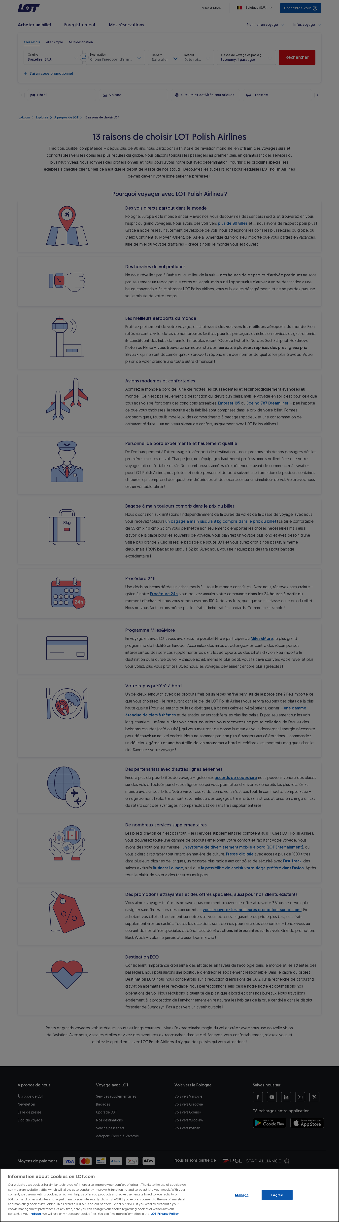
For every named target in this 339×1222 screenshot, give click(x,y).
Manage (241, 1195)
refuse (36, 1214)
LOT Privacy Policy (164, 1214)
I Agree (277, 1195)
